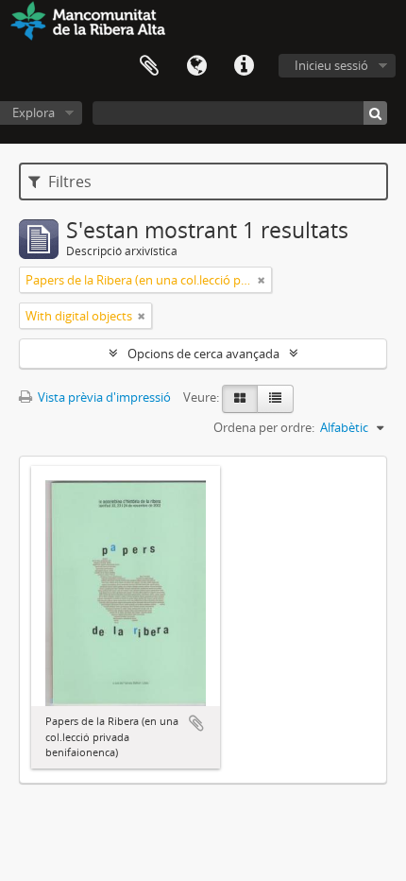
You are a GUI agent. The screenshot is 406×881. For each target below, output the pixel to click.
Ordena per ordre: (263, 427)
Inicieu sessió (331, 65)
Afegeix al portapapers (196, 723)
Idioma (196, 66)
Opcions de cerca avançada (203, 353)
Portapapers (149, 66)
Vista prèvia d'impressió (103, 397)
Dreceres (243, 66)
